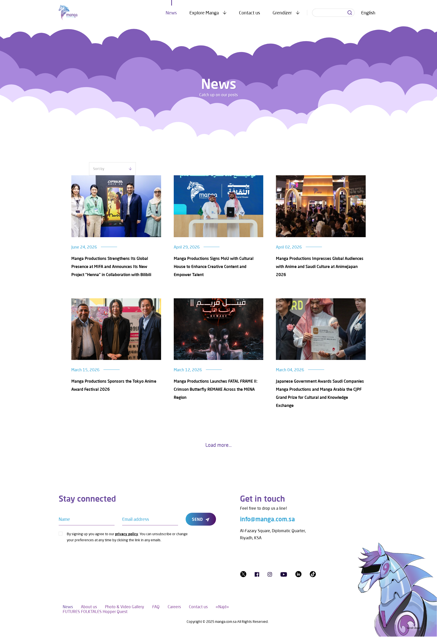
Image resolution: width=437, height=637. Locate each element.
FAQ (156, 606)
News (171, 12)
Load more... (218, 445)
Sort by (98, 168)
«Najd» (222, 606)
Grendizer (282, 12)
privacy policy (126, 534)
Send (197, 519)
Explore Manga (204, 12)
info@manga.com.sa (267, 519)
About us (89, 606)
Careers (174, 606)
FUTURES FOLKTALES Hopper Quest (95, 611)
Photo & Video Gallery (124, 606)
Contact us (249, 12)
